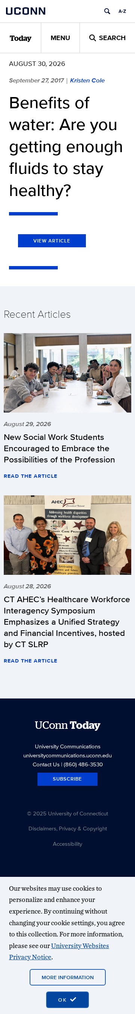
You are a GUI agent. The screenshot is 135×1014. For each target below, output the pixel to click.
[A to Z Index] (122, 11)
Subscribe (67, 778)
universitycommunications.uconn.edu (67, 755)
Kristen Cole (87, 80)
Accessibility (67, 844)
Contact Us (46, 764)
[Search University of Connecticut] (107, 11)
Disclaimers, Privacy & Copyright (67, 828)
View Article (51, 240)
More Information (68, 977)
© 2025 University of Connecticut (67, 813)
